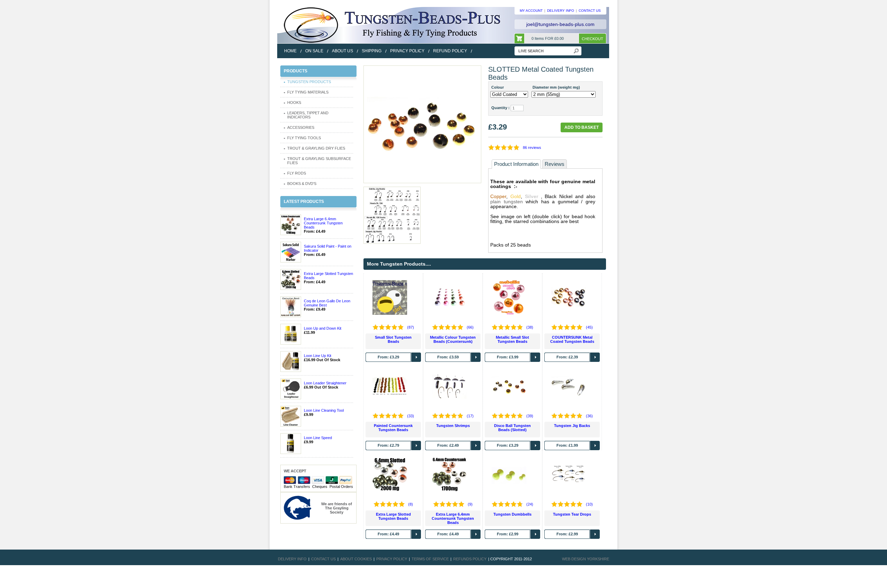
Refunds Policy (469, 559)
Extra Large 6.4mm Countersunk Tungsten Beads (323, 223)
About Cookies (356, 559)
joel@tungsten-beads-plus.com (560, 24)
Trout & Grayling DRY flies (316, 148)
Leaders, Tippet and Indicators (307, 115)
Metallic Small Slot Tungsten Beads (512, 339)
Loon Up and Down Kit (322, 328)
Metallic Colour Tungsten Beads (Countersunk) (453, 339)
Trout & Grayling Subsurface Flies (319, 161)
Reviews (554, 164)
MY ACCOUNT (531, 10)
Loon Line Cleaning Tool (324, 410)
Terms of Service (430, 559)
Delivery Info (292, 559)
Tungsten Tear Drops (572, 514)
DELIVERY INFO (560, 10)
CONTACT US (590, 10)
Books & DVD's (301, 183)
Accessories (300, 127)
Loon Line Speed (318, 438)
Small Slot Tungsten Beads (393, 339)
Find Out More (416, 357)
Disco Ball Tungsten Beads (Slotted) (512, 428)
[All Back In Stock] (422, 124)
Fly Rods (296, 173)
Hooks (294, 102)
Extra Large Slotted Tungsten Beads (393, 516)
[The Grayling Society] (297, 507)
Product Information (516, 164)
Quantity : (500, 108)
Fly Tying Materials (307, 92)
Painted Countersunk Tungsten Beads (393, 428)
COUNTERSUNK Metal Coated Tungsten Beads (572, 339)
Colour (497, 87)
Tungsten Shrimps (453, 426)
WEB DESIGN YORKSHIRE (585, 559)
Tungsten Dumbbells (512, 514)
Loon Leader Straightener (325, 383)
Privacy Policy (391, 559)
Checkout (592, 39)
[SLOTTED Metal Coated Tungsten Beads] (392, 215)
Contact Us (323, 559)
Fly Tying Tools (304, 138)
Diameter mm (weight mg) (556, 87)
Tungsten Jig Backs (572, 426)
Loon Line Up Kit (317, 356)
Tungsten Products (309, 82)
